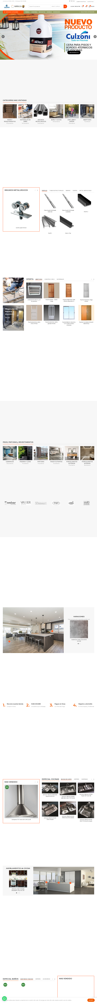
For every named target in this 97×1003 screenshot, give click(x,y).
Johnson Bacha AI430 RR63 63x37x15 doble (68, 817)
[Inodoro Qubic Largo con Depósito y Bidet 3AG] (29, 990)
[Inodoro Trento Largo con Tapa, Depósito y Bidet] (11, 990)
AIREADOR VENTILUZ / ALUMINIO (34, 300)
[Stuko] (86, 503)
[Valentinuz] (41, 503)
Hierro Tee (68, 233)
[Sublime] (71, 503)
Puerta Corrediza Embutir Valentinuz (86, 322)
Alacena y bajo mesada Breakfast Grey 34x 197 (18, 889)
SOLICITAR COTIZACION (87, 12)
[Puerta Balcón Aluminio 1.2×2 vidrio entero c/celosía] (69, 313)
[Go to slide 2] (79, 643)
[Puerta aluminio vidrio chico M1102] (34, 313)
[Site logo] (14, 6)
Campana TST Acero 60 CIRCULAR (21, 819)
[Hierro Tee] (68, 223)
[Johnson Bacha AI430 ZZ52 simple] (50, 809)
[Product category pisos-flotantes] (56, 455)
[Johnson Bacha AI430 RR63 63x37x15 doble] (68, 808)
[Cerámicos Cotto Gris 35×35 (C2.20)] (79, 629)
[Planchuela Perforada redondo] (50, 201)
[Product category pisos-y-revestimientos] (10, 114)
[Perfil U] (86, 202)
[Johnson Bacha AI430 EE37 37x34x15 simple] (86, 810)
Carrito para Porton (21, 227)
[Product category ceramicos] (10, 455)
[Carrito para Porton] (21, 209)
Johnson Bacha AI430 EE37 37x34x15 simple (86, 820)
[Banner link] (13, 290)
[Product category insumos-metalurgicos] (41, 114)
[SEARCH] (65, 6)
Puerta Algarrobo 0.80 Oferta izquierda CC (69, 300)
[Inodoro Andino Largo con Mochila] (47, 990)
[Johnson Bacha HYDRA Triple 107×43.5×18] (86, 788)
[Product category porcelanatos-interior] (87, 456)
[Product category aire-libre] (72, 114)
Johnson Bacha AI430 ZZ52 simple (50, 818)
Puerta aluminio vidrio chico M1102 (34, 322)
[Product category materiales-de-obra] (25, 114)
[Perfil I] (50, 223)
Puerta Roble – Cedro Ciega (51, 300)
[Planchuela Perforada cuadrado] (68, 201)
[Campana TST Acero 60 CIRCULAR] (21, 801)
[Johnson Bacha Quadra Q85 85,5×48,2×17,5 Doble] (68, 789)
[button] (35, 190)
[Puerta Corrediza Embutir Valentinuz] (86, 313)
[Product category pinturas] (41, 455)
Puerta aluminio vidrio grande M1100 (51, 322)
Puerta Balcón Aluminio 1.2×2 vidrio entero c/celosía (68, 323)
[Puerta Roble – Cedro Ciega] (52, 290)
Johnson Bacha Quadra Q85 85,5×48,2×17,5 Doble (68, 797)
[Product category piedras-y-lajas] (25, 455)
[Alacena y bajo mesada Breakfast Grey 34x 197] (18, 878)
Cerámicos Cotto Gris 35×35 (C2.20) (79, 640)
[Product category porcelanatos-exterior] (72, 456)
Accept (91, 1000)
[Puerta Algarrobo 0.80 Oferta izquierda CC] (69, 290)
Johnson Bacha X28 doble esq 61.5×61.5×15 (50, 795)
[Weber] (10, 503)
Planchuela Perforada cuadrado (68, 211)
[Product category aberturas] (87, 113)
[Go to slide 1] (78, 643)
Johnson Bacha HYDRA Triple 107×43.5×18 (85, 795)
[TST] (56, 503)
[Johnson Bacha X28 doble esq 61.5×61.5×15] (50, 788)
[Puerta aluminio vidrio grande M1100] (52, 313)
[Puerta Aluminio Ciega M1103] (86, 290)
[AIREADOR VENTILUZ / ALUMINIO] (34, 290)
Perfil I (50, 233)
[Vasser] (25, 503)
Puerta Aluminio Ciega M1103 (86, 300)
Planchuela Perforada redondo (50, 211)
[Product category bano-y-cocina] (56, 113)
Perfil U (86, 211)
